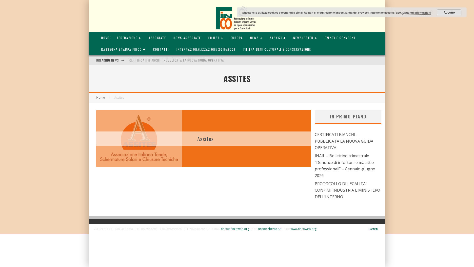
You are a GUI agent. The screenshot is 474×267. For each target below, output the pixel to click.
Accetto (449, 12)
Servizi (276, 38)
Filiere (214, 38)
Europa (237, 38)
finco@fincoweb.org (235, 229)
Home (105, 38)
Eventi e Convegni (340, 38)
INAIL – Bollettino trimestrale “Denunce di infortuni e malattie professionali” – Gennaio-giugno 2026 (345, 165)
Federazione (127, 38)
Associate (157, 38)
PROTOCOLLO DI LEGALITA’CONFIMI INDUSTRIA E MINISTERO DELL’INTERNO (347, 190)
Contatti (161, 49)
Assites (205, 138)
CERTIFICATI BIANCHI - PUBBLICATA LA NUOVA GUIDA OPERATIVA (176, 60)
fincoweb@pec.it (269, 229)
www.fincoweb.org (303, 229)
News (254, 38)
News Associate (187, 38)
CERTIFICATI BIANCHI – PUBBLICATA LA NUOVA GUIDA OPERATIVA (344, 141)
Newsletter (303, 38)
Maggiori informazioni (416, 12)
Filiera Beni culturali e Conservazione (277, 49)
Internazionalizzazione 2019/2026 (206, 49)
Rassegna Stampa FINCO (121, 49)
